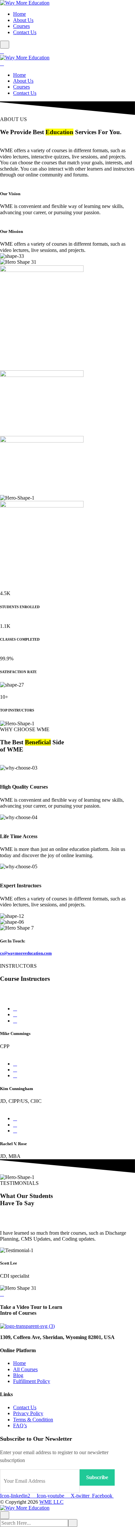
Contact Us (24, 32)
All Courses (25, 1369)
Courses (21, 26)
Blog (18, 1375)
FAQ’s (20, 1425)
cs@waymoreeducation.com (26, 953)
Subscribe (97, 1477)
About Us (23, 20)
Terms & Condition (33, 1419)
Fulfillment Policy (31, 1381)
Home (19, 14)
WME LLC (51, 1502)
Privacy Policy (28, 1413)
